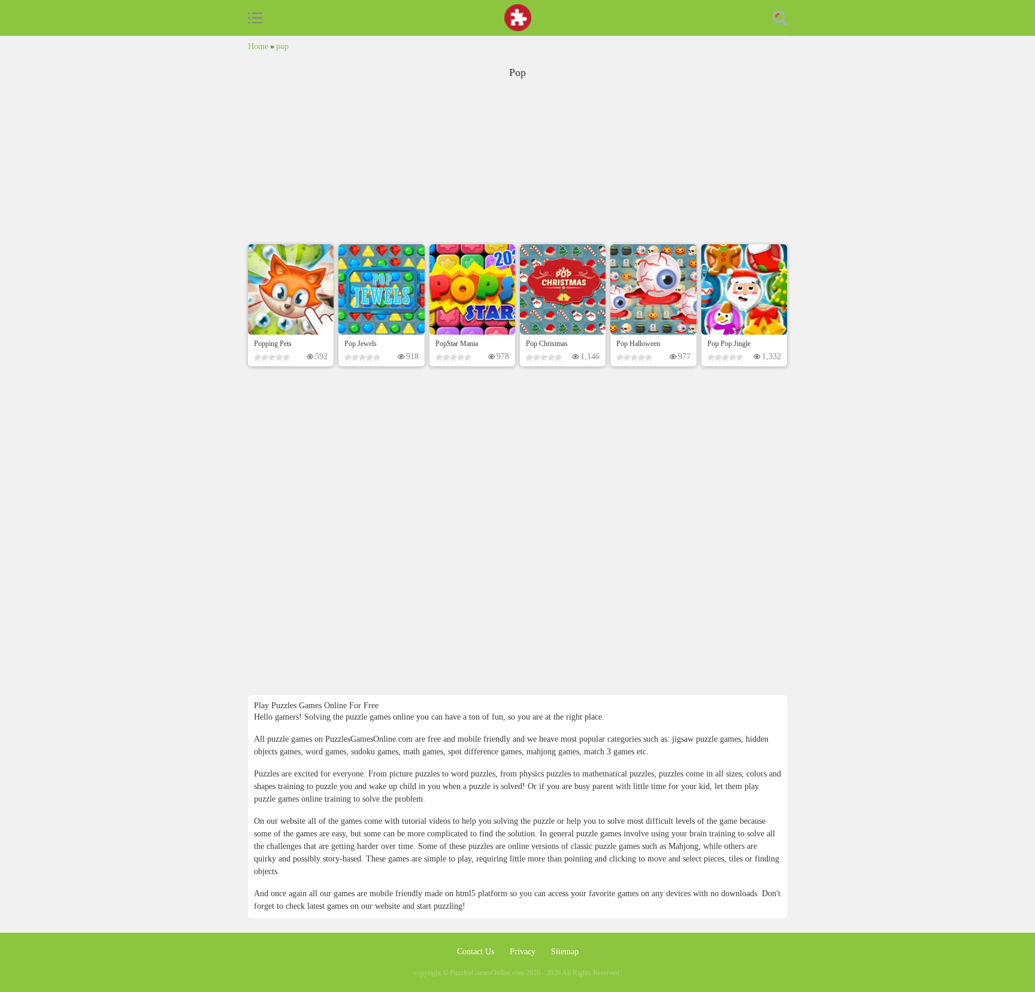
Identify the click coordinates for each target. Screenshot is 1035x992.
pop (282, 46)
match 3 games (609, 751)
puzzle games (600, 833)
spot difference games (485, 751)
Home (258, 46)
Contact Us (477, 951)
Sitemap (565, 951)
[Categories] (255, 18)
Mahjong (683, 846)
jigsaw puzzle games (706, 739)
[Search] (780, 18)
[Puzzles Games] (517, 17)
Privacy (524, 951)
